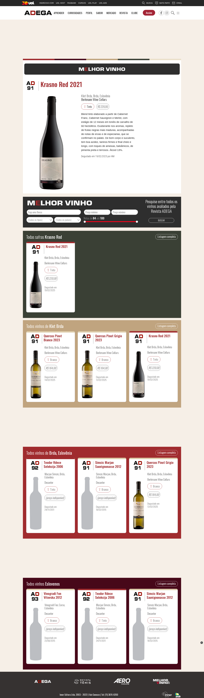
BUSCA (149, 3)
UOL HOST (60, 3)
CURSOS (82, 3)
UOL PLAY (92, 3)
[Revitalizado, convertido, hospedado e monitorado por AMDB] (178, 694)
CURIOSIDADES (75, 13)
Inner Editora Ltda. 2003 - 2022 (73, 694)
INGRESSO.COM (46, 3)
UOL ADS (103, 3)
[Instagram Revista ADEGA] (167, 12)
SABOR (99, 13)
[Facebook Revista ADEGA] (161, 12)
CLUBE (134, 13)
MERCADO (111, 13)
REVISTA (123, 13)
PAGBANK (71, 3)
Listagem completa (167, 236)
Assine (149, 13)
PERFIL (89, 13)
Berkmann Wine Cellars (94, 99)
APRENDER (59, 13)
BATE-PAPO (164, 3)
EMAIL (179, 3)
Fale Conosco (94, 694)
